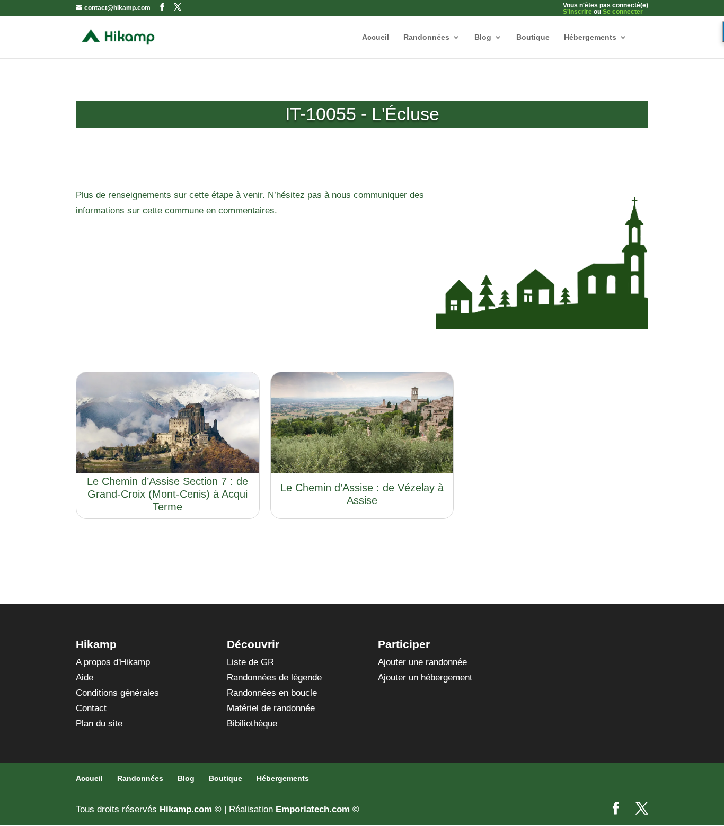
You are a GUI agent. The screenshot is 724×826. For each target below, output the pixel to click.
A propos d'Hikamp (113, 662)
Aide (84, 677)
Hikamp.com (186, 809)
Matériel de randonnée (271, 708)
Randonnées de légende (274, 677)
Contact (91, 708)
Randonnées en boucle (272, 693)
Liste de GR (250, 662)
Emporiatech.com (313, 809)
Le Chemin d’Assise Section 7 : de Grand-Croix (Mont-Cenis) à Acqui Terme (167, 494)
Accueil (375, 37)
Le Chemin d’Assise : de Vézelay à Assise (362, 494)
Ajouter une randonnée (422, 662)
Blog (482, 37)
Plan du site (99, 724)
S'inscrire (577, 11)
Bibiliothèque (252, 724)
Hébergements (590, 37)
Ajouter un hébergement (425, 677)
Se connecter (623, 11)
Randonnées (426, 37)
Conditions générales (117, 693)
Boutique (533, 37)
